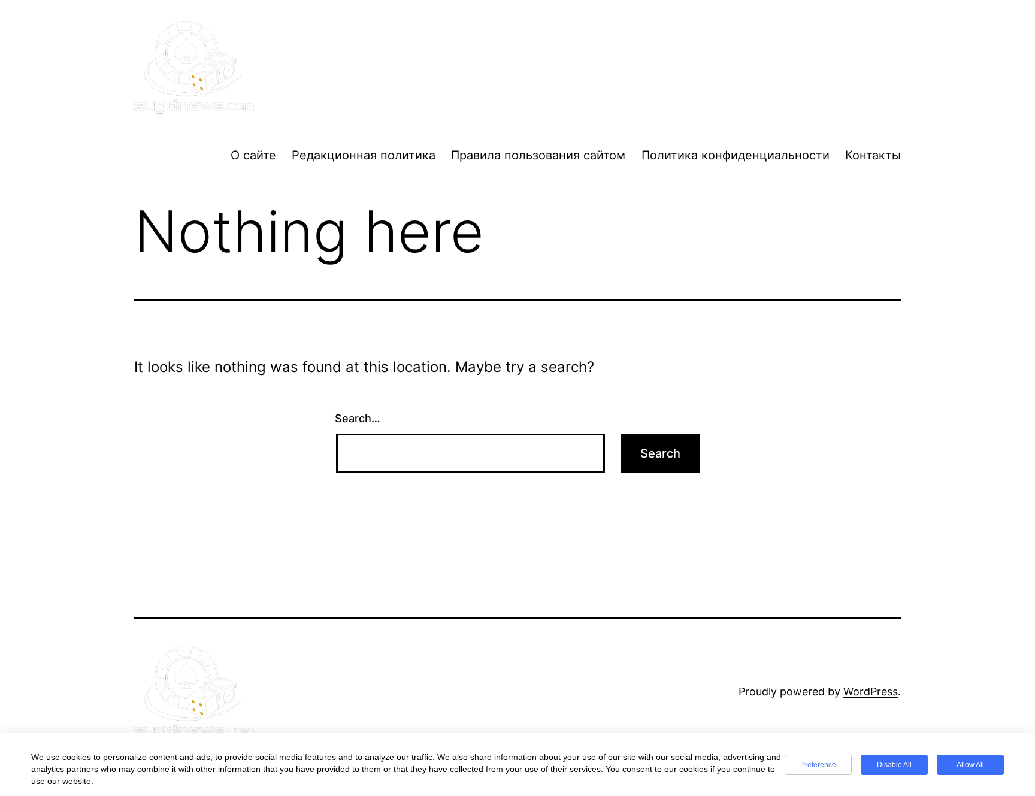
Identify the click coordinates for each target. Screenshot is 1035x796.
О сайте (253, 155)
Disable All (894, 765)
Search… (357, 418)
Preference (818, 765)
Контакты (873, 155)
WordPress (870, 691)
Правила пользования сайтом (538, 155)
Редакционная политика (363, 155)
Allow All (970, 765)
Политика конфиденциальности (735, 155)
